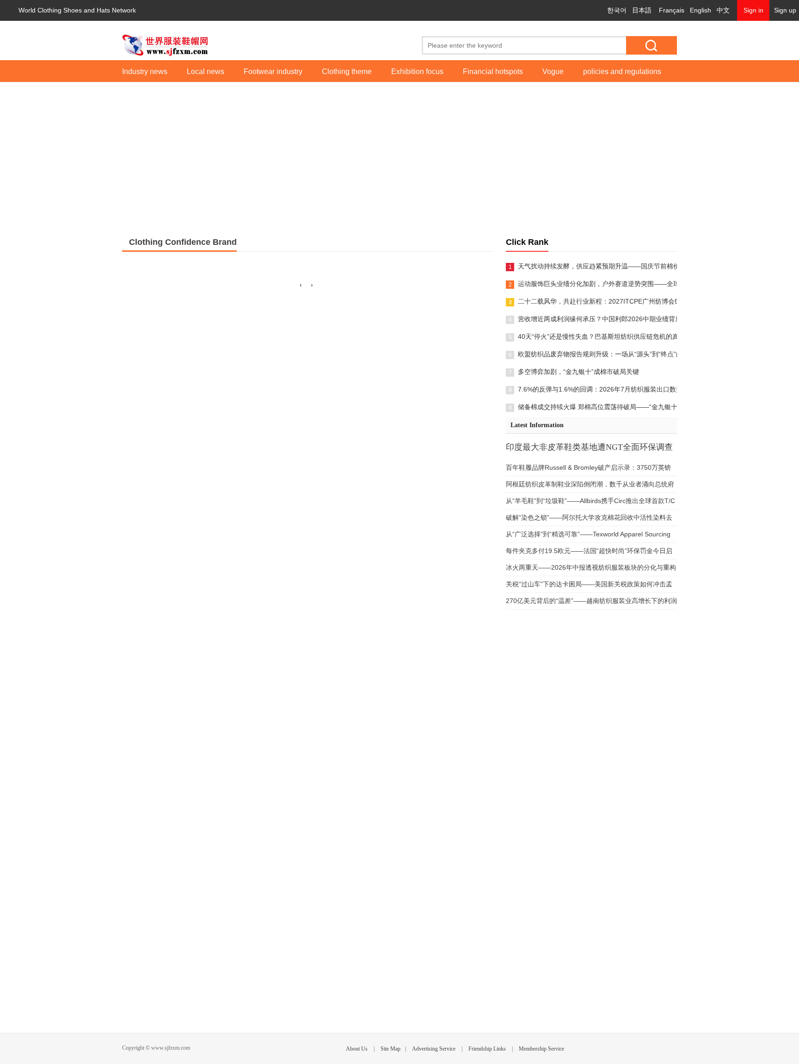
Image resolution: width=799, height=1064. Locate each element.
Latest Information (537, 425)
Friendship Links (487, 1048)
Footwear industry (273, 71)
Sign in (753, 10)
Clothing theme (347, 71)
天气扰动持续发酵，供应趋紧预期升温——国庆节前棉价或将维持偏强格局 (597, 266)
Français (671, 10)
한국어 (617, 10)
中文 (723, 10)
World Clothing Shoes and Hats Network (77, 10)
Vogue (553, 71)
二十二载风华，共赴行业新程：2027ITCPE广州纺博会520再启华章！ (597, 301)
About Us (357, 1048)
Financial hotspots (493, 71)
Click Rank (527, 242)
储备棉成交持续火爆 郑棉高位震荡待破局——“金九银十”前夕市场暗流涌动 (597, 407)
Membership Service (541, 1048)
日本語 (641, 10)
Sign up (785, 10)
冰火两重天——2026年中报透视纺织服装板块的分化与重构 (591, 567)
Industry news (144, 71)
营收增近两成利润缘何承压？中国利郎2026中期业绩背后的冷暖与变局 (597, 319)
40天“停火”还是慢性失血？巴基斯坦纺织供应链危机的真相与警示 (597, 336)
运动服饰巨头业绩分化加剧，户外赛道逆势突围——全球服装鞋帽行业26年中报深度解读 (597, 283)
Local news (205, 71)
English (700, 10)
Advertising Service (433, 1048)
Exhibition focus (417, 71)
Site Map (390, 1048)
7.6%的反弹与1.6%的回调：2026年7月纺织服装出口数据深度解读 (597, 389)
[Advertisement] (399, 152)
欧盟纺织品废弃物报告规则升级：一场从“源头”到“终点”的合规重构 (597, 354)
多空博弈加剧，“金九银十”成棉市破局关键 (578, 371)
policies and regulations (622, 71)
